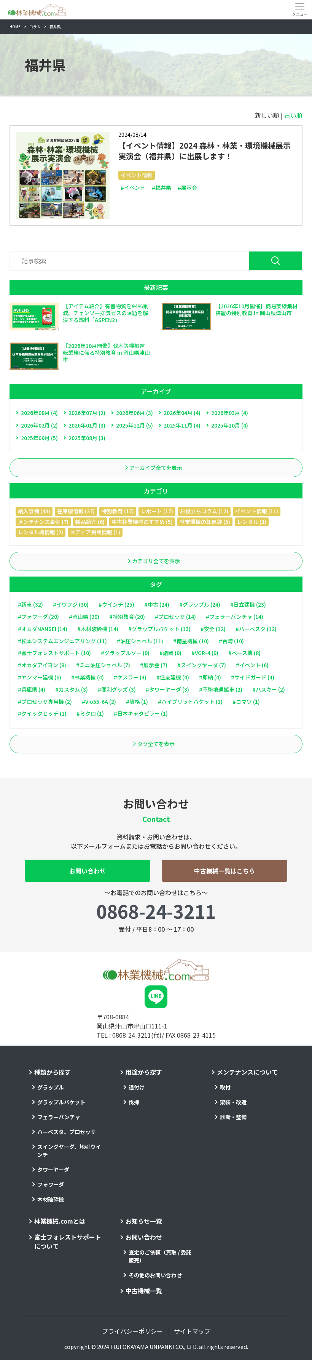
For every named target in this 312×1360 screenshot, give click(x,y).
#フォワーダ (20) (38, 616)
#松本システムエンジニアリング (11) (62, 641)
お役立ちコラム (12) (204, 511)
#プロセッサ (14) (175, 616)
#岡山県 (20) (84, 616)
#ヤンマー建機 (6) (39, 677)
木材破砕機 (50, 1199)
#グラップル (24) (199, 604)
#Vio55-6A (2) (99, 701)
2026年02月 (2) (39, 425)
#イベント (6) (252, 665)
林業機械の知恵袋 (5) (205, 521)
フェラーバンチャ (58, 1117)
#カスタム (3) (71, 689)
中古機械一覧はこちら (224, 870)
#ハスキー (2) (268, 689)
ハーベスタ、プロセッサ (66, 1132)
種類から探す (52, 1071)
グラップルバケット (61, 1102)
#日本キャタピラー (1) (141, 713)
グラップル (50, 1087)
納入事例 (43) (34, 511)
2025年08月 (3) (86, 438)
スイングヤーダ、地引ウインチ (69, 1150)
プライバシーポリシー (132, 1331)
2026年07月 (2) (86, 412)
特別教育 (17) (118, 511)
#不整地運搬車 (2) (220, 689)
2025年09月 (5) (39, 438)
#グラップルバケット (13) (159, 629)
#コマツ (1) (246, 701)
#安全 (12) (213, 629)
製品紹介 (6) (90, 521)
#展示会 (187, 187)
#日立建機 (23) (248, 604)
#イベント (133, 187)
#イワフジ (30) (71, 604)
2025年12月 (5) (134, 425)
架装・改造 (233, 1102)
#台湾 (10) (231, 641)
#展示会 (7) (153, 665)
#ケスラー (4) (130, 677)
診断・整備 (233, 1117)
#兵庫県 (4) (31, 689)
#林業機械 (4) (87, 677)
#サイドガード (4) (252, 677)
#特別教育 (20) (127, 616)
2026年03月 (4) (229, 412)
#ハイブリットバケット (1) (190, 701)
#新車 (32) (30, 604)
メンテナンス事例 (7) (43, 521)
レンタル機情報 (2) (40, 532)
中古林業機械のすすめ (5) (142, 521)
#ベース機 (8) (244, 653)
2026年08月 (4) (39, 412)
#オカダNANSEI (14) (42, 629)
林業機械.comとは (59, 1220)
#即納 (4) (210, 677)
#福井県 (161, 187)
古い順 (293, 115)
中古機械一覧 (144, 1290)
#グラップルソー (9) (125, 653)
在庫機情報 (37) (76, 511)
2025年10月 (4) (229, 425)
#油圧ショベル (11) (140, 641)
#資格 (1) (137, 701)
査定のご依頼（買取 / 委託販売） (160, 1256)
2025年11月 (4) (182, 425)
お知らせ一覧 (144, 1220)
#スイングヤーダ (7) (201, 665)
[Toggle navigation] (299, 9)
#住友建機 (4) (172, 677)
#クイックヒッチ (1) (42, 713)
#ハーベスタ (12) (256, 629)
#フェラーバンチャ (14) (234, 616)
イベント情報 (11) (256, 511)
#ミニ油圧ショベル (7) (103, 665)
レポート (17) (157, 511)
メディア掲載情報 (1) (95, 532)
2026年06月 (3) (134, 412)
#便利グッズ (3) (117, 689)
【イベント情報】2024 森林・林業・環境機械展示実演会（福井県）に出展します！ (204, 151)
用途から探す (144, 1071)
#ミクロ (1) (90, 713)
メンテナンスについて (247, 1071)
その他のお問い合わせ (155, 1275)
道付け (137, 1087)
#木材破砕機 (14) (97, 629)
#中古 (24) (156, 604)
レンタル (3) (251, 521)
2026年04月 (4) (182, 412)
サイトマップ (192, 1331)
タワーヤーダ (53, 1169)
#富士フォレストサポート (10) (54, 653)
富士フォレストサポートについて (67, 1241)
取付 (225, 1087)
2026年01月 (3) (86, 425)
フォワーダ (50, 1184)
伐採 (134, 1102)
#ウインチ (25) (116, 604)
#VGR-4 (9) (204, 653)
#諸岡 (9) (170, 653)
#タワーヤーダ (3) (167, 689)
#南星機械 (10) (191, 641)
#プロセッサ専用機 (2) (45, 701)
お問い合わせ (87, 870)
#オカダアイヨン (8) (42, 665)
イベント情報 (137, 175)
